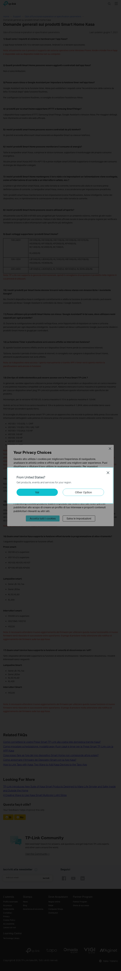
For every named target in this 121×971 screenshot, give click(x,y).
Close (108, 472)
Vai (37, 492)
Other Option (83, 492)
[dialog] (60, 485)
